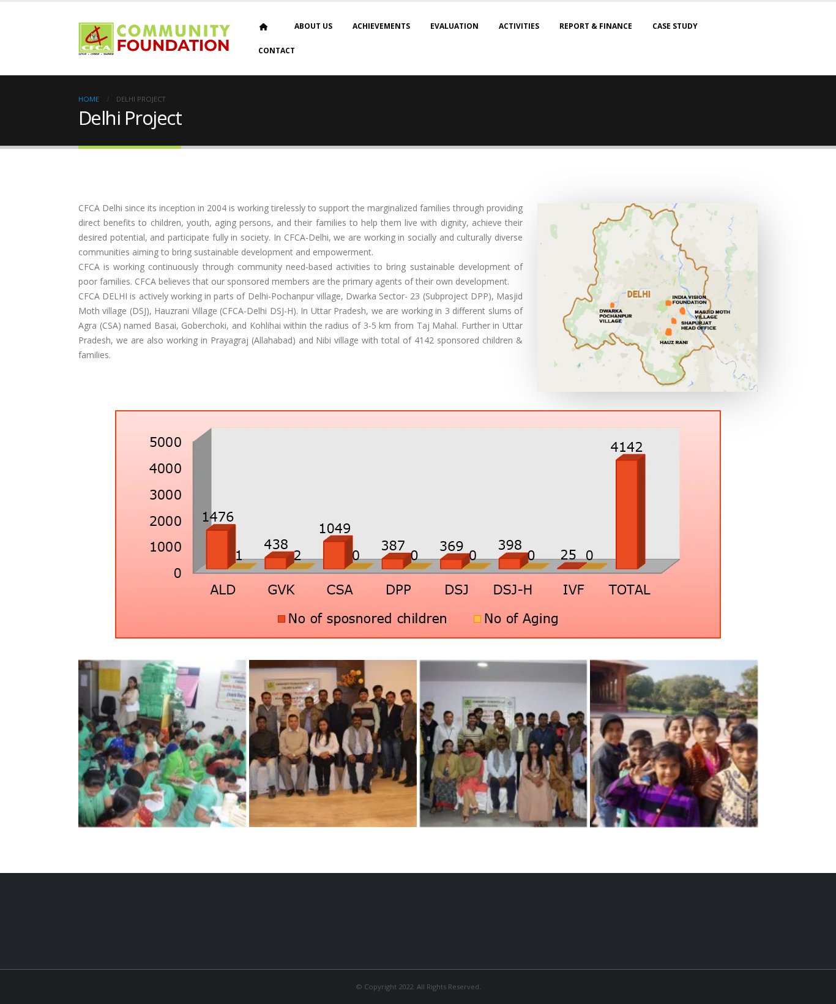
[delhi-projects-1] (162, 744)
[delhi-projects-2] (333, 744)
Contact (276, 50)
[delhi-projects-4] (674, 744)
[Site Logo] (154, 38)
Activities (519, 26)
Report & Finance (595, 26)
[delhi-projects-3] (504, 744)
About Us (313, 26)
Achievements (381, 26)
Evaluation (454, 26)
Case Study (675, 26)
